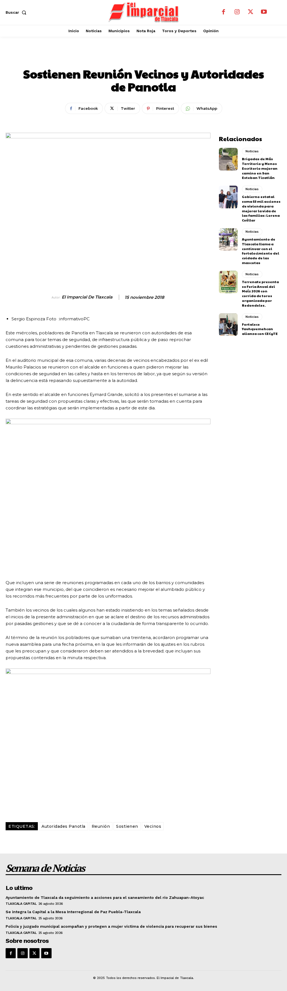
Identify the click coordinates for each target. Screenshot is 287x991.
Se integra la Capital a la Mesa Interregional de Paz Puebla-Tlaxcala (73, 912)
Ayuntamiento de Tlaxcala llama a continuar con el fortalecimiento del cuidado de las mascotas (260, 251)
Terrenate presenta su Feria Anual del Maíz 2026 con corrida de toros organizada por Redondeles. (260, 293)
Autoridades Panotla (63, 826)
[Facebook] (224, 12)
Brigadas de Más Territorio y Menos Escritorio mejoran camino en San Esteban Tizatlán (259, 168)
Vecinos (152, 826)
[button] (17, 12)
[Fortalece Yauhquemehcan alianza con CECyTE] (228, 324)
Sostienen (127, 826)
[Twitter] (250, 12)
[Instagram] (237, 12)
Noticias (143, 57)
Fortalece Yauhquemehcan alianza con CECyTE (260, 329)
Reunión (101, 826)
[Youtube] (264, 12)
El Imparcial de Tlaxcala (87, 297)
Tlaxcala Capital (21, 904)
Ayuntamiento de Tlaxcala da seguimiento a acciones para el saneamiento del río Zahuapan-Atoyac (105, 897)
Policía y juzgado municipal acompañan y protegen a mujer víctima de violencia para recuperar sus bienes (111, 926)
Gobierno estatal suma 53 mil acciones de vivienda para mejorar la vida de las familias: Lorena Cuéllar (261, 208)
